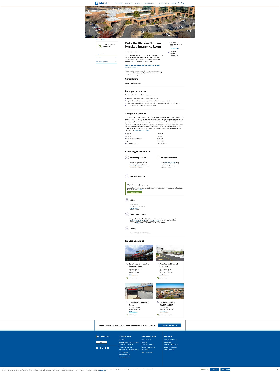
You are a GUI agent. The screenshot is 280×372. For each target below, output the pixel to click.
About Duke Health (146, 339)
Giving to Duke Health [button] (168, 325)
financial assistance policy (141, 130)
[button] (183, 3)
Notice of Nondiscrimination (126, 344)
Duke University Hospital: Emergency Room (139, 265)
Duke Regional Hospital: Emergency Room (169, 265)
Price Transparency (123, 352)
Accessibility (122, 339)
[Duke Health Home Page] (103, 336)
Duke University (168, 349)
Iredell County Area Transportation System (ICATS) (144, 220)
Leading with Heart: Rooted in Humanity (129, 342)
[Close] (277, 369)
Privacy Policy (102, 370)
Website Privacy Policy (124, 357)
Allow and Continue (135, 192)
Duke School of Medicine (170, 344)
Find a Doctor (119, 3)
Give (173, 3)
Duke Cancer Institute (169, 339)
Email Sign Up (144, 349)
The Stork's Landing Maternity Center (167, 303)
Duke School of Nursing (170, 347)
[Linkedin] (103, 348)
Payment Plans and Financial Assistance (129, 349)
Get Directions (174, 48)
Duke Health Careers (146, 344)
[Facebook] (97, 348)
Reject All (215, 369)
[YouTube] (108, 348)
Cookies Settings (204, 369)
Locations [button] (138, 3)
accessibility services (135, 166)
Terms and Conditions (124, 354)
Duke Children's (168, 342)
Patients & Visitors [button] (149, 3)
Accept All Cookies (225, 369)
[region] (140, 369)
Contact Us (101, 342)
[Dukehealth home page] (104, 3)
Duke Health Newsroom (147, 347)
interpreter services (169, 162)
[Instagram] (100, 348)
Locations (103, 39)
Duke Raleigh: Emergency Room (138, 303)
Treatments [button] (128, 3)
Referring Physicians (146, 352)
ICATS (137, 222)
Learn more (140, 189)
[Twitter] (106, 348)
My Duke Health (163, 3)
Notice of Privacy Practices (125, 347)
